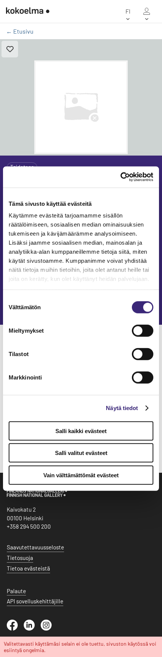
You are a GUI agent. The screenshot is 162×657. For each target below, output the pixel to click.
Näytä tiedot (122, 408)
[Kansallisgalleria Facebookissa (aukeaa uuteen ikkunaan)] (15, 628)
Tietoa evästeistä (28, 568)
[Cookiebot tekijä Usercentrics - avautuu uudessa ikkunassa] (120, 177)
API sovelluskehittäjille (35, 601)
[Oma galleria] (146, 11)
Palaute (16, 591)
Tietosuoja (20, 557)
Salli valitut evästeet (81, 453)
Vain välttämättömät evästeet (81, 475)
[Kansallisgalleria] (37, 495)
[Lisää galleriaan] (10, 49)
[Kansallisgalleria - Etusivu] (27, 11)
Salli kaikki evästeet (81, 430)
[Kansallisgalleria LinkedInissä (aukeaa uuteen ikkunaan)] (32, 628)
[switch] (142, 330)
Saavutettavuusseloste (35, 547)
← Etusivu (20, 31)
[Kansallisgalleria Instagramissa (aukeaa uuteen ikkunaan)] (49, 628)
